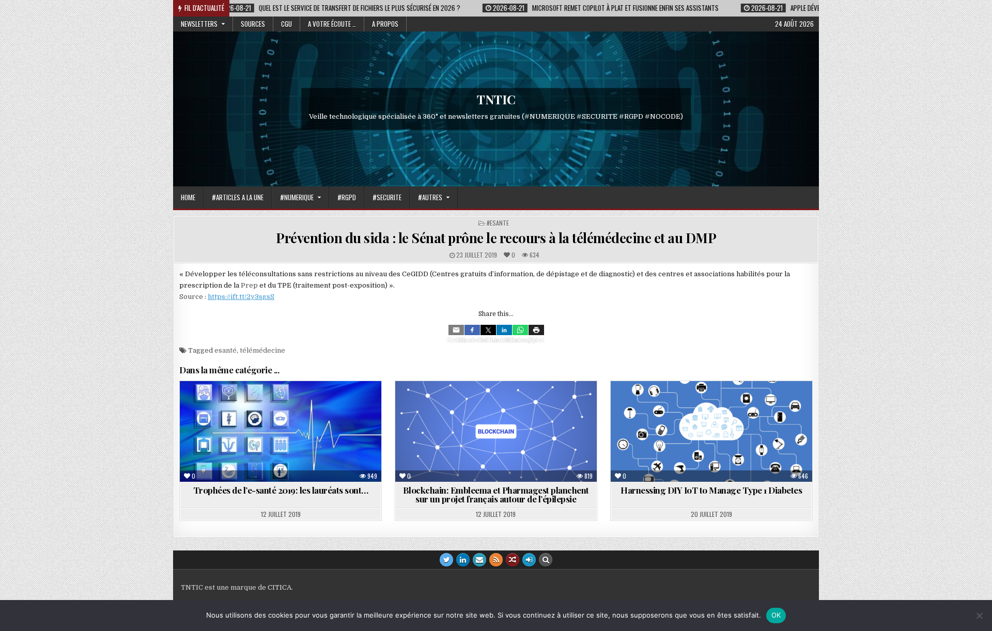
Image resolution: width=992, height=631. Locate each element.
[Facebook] (472, 330)
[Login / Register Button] (529, 559)
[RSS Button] (496, 559)
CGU (286, 24)
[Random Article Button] (512, 559)
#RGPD (346, 197)
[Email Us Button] (479, 559)
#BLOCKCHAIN (480, 406)
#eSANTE (498, 222)
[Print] (536, 330)
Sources (253, 24)
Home (188, 197)
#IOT (736, 406)
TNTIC (496, 99)
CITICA (279, 587)
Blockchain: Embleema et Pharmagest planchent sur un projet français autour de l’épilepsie (496, 494)
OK (776, 615)
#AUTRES (430, 197)
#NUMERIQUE (297, 197)
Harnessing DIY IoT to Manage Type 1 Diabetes (711, 490)
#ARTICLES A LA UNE (238, 197)
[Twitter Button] (446, 559)
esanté (225, 350)
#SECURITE (387, 197)
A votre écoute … (332, 24)
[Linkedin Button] (463, 559)
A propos (385, 24)
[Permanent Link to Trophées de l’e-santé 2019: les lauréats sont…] (280, 431)
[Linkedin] (504, 330)
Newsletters (199, 24)
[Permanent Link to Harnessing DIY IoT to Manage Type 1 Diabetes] (711, 431)
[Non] (979, 615)
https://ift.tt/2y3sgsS (241, 297)
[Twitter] (488, 330)
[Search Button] (545, 559)
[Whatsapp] (520, 330)
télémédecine (262, 350)
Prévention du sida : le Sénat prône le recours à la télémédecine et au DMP (496, 238)
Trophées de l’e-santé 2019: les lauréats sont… (280, 490)
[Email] (456, 330)
